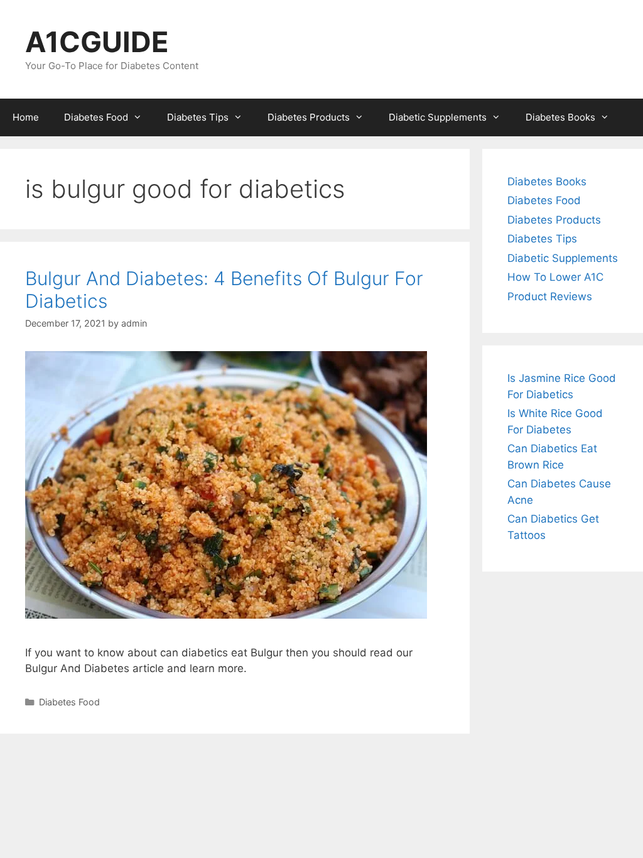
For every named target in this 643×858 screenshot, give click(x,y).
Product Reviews (549, 296)
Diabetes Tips (198, 117)
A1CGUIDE (97, 41)
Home (26, 117)
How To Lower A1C (555, 277)
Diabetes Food (96, 117)
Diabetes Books (560, 117)
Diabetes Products (308, 117)
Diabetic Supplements (438, 117)
